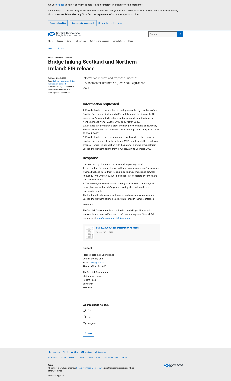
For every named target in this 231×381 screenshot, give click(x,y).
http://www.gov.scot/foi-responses (114, 218)
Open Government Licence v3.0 (89, 368)
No (89, 317)
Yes (89, 310)
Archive (63, 357)
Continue (88, 333)
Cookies (81, 357)
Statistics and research (99, 41)
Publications (80, 41)
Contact (72, 357)
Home (50, 48)
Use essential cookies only (83, 23)
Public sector (53, 84)
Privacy (124, 357)
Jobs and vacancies (111, 357)
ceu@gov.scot (97, 262)
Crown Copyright (94, 357)
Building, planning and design (64, 81)
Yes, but (92, 323)
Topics (60, 41)
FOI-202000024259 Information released (117, 227)
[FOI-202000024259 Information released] (89, 232)
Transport (62, 84)
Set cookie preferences (110, 23)
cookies (60, 4)
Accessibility (52, 357)
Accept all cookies (58, 23)
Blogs (130, 41)
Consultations (119, 41)
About (50, 41)
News (69, 41)
